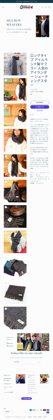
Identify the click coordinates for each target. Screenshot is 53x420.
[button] (3, 7)
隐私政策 (35, 416)
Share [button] (33, 114)
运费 (42, 91)
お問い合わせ (7, 375)
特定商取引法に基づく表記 (7, 379)
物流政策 (40, 416)
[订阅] (38, 362)
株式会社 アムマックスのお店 (13, 416)
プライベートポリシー (7, 388)
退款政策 (30, 416)
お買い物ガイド (7, 383)
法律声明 (45, 416)
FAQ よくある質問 (8, 392)
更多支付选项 (40, 110)
